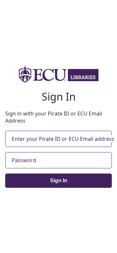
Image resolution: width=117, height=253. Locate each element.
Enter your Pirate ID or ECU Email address (63, 138)
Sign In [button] (58, 180)
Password (24, 160)
